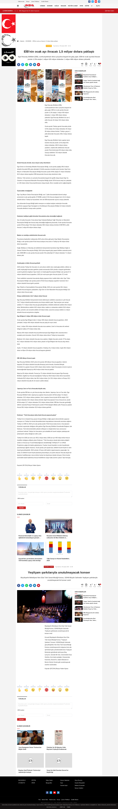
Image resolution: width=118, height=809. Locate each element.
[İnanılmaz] (60, 475)
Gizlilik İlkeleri (44, 1)
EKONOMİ (49, 5)
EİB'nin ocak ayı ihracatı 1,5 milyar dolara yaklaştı (45, 41)
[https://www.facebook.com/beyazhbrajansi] (89, 1)
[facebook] (18, 64)
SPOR (81, 5)
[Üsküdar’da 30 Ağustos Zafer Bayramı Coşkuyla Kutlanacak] (58, 737)
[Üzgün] (66, 475)
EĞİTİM (87, 5)
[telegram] (30, 64)
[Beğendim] (19, 475)
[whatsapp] (26, 64)
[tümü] (91, 6)
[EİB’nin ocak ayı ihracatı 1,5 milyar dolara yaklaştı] (44, 85)
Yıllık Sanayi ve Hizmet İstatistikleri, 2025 (58, 559)
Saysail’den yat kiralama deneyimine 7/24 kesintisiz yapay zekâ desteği (30, 559)
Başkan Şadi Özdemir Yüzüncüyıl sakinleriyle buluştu (29, 771)
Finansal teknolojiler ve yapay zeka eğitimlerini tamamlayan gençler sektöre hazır (29, 537)
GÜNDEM (42, 5)
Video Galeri (110, 10)
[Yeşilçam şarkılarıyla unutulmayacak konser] (44, 606)
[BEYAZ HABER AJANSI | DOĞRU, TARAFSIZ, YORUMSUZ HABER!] (29, 5)
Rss (40, 799)
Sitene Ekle (45, 799)
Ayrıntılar (62, 807)
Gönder (21, 507)
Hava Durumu (78, 780)
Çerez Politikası (35, 1)
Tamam (68, 807)
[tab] (22, 487)
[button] (17, 10)
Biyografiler (49, 783)
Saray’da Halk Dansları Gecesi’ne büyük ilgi (57, 771)
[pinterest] (38, 64)
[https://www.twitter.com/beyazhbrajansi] (92, 1)
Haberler (22, 41)
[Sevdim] (33, 475)
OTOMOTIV (21, 783)
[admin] (99, 1)
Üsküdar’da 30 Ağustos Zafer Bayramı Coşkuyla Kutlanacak (56, 748)
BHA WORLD (22, 780)
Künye (27, 1)
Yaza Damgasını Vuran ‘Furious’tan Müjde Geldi (29, 748)
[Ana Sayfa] (17, 41)
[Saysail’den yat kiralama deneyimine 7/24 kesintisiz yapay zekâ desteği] (30, 549)
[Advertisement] (59, 27)
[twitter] (22, 64)
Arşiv (61, 783)
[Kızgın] (46, 475)
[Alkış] (26, 475)
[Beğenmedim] (39, 475)
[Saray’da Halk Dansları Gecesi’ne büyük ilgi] (58, 760)
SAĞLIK (57, 5)
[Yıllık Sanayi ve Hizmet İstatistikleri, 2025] (58, 549)
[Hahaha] (53, 475)
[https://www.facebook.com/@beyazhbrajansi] (96, 1)
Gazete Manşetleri (80, 783)
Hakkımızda (21, 1)
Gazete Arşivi (63, 785)
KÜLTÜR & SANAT (73, 5)
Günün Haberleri (64, 780)
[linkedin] (34, 64)
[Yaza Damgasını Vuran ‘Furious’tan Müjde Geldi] (30, 737)
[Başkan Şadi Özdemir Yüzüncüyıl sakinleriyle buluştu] (30, 760)
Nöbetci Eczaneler (80, 785)
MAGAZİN (63, 5)
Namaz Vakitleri (79, 788)
